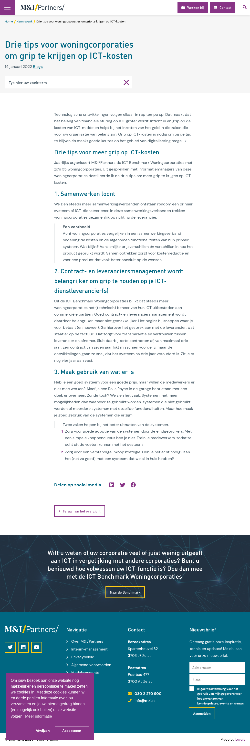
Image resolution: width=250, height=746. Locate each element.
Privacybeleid (82, 657)
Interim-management (89, 649)
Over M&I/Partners (87, 641)
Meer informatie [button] (38, 716)
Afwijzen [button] (43, 731)
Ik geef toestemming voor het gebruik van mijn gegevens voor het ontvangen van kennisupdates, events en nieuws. (220, 696)
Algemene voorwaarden (91, 664)
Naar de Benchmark (125, 592)
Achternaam (201, 667)
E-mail (197, 679)
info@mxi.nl (145, 700)
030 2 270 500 (148, 693)
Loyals (240, 739)
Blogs (38, 66)
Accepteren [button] (71, 731)
